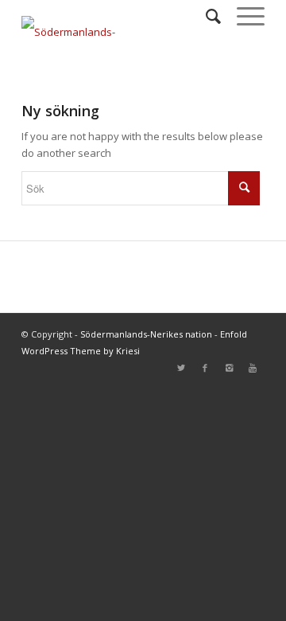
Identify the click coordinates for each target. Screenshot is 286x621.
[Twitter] (181, 368)
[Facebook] (205, 368)
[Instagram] (229, 368)
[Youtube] (253, 368)
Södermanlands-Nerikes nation (146, 334)
